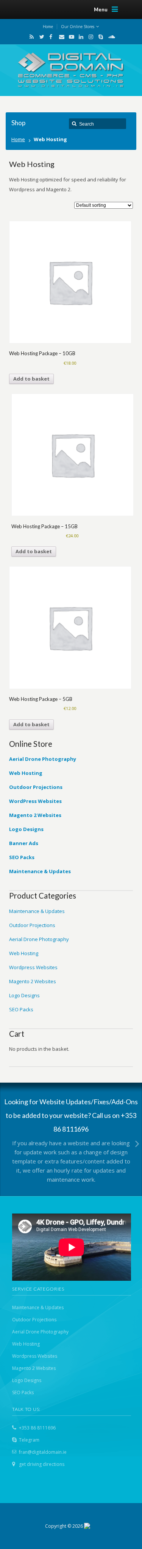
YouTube (69, 37)
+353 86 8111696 (37, 1428)
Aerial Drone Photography (39, 939)
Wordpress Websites (33, 967)
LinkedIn (79, 37)
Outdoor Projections (32, 925)
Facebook (50, 37)
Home (18, 139)
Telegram (29, 1440)
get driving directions (41, 1464)
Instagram (89, 37)
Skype (99, 37)
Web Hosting (23, 953)
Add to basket (31, 378)
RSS (30, 37)
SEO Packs (21, 1009)
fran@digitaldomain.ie (43, 1452)
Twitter (40, 37)
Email (60, 37)
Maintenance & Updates (37, 911)
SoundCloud (108, 37)
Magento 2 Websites (32, 981)
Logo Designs (24, 995)
